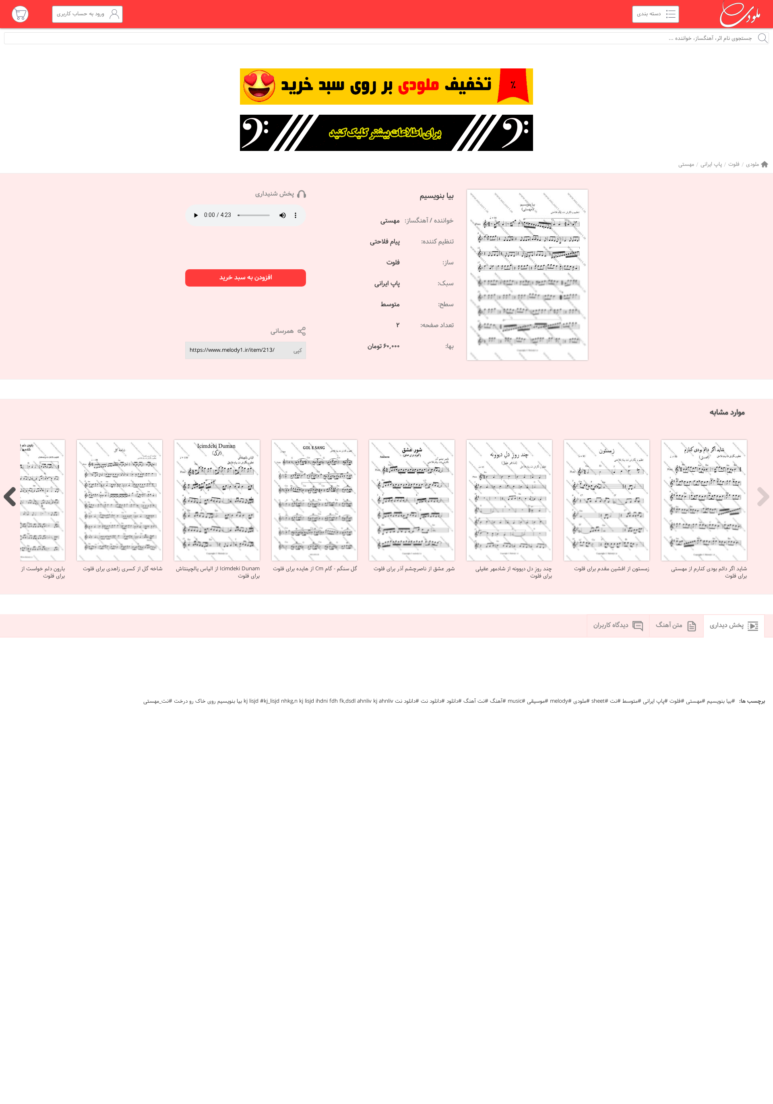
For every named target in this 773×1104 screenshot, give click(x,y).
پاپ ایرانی (711, 164)
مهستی (686, 164)
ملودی (752, 164)
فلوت (734, 164)
